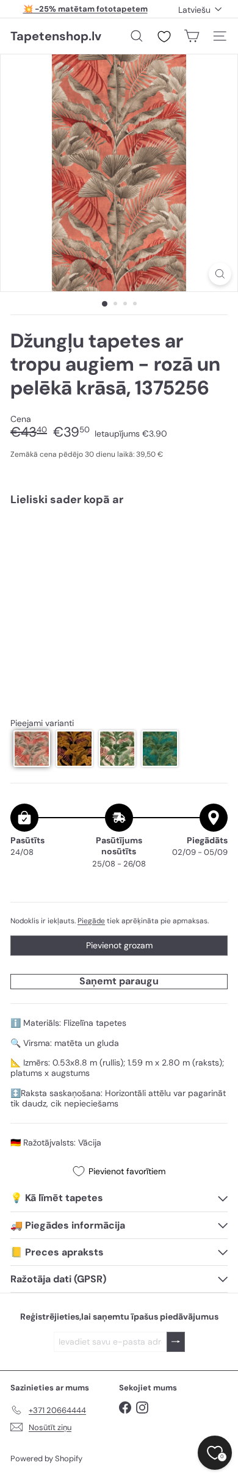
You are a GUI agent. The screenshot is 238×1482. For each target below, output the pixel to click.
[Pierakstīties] (176, 1342)
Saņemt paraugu (119, 981)
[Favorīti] (164, 37)
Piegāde (91, 921)
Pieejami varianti (42, 723)
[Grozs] (192, 36)
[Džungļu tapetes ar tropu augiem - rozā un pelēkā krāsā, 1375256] (119, 551)
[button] (31, 748)
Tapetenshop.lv (55, 36)
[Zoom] (220, 274)
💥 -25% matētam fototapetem (85, 9)
